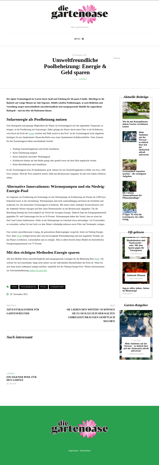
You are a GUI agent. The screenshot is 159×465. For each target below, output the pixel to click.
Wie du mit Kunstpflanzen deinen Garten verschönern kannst (135, 124)
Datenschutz (85, 450)
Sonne (31, 133)
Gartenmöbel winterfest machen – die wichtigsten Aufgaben (134, 173)
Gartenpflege (136, 253)
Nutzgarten (128, 293)
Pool (14, 287)
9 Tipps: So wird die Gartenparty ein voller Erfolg (133, 217)
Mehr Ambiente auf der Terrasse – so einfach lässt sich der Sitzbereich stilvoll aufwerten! (144, 143)
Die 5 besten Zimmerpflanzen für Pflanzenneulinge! (132, 195)
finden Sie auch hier (38, 270)
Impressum (73, 450)
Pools (84, 79)
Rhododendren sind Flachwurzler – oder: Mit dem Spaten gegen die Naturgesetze (136, 245)
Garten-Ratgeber (136, 354)
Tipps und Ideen (135, 278)
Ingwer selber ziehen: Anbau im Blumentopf (136, 289)
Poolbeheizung (28, 287)
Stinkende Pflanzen (136, 275)
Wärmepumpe (57, 287)
